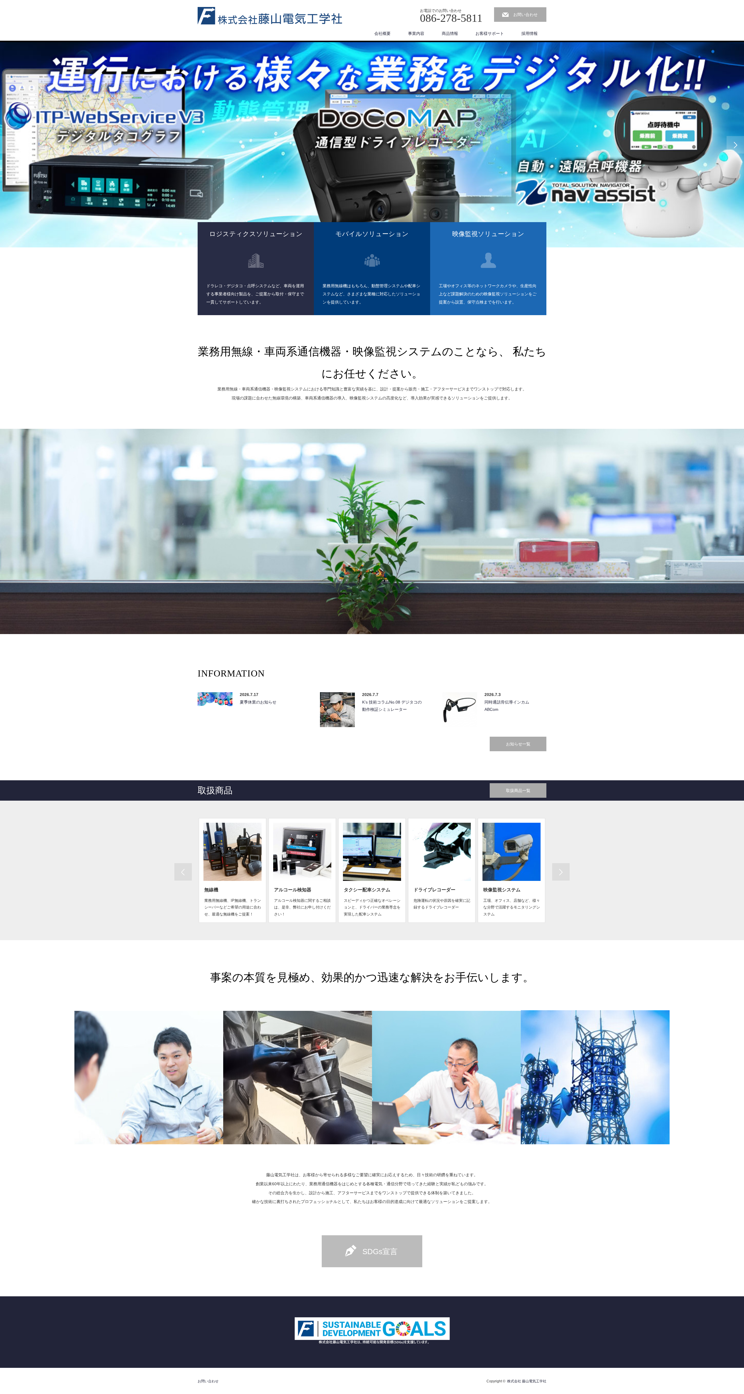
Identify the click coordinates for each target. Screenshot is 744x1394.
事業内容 (416, 33)
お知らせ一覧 (518, 744)
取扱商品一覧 (518, 790)
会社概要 (382, 33)
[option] (372, 144)
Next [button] (735, 144)
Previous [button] (8, 144)
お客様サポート (489, 33)
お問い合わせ (525, 14)
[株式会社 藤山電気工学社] (270, 16)
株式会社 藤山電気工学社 (526, 1381)
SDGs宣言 (380, 1251)
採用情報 (529, 33)
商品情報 (450, 33)
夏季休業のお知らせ (258, 702)
